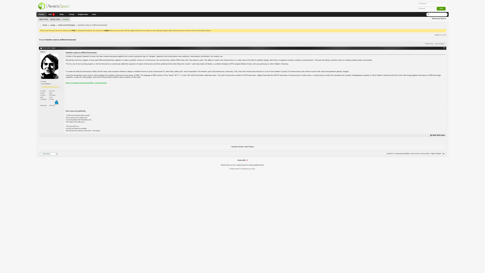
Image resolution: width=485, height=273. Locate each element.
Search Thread (439, 43)
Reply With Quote (439, 135)
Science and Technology (66, 25)
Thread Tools (428, 43)
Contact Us (390, 153)
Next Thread (249, 147)
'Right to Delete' (436, 153)
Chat (51, 14)
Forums (41, 14)
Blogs (62, 14)
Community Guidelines (402, 153)
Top (443, 153)
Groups (71, 14)
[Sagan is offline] (51, 67)
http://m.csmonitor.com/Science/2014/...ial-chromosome (86, 83)
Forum (45, 25)
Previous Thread (237, 147)
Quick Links (55, 19)
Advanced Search (439, 18)
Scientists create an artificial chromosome (60, 40)
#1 (444, 48)
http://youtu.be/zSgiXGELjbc (76, 111)
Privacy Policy (425, 153)
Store (94, 14)
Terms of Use (415, 153)
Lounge (52, 25)
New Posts (44, 19)
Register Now (83, 14)
